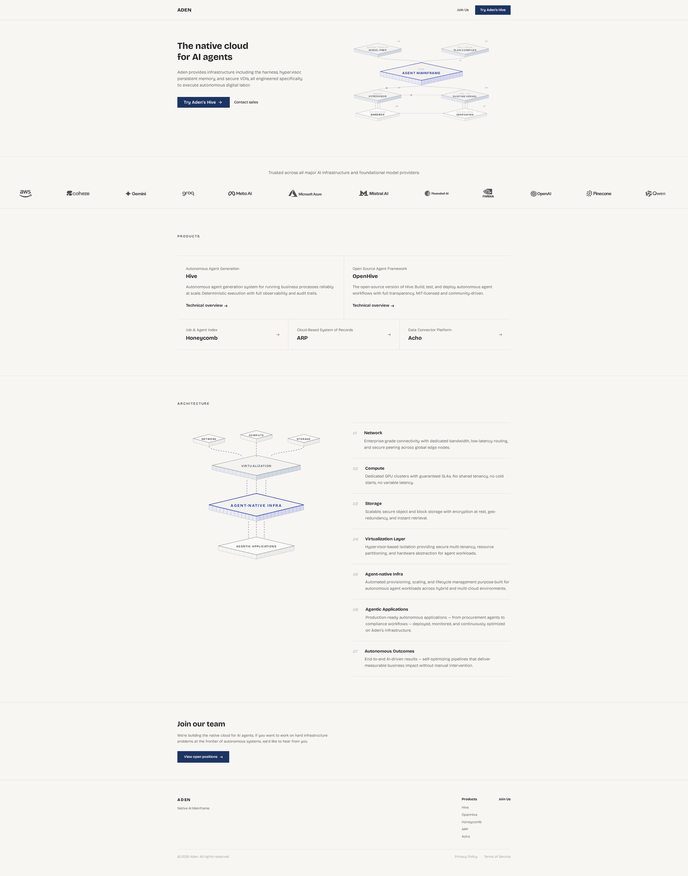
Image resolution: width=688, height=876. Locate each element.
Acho (466, 837)
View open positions (203, 756)
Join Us (463, 10)
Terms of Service (497, 857)
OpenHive (469, 815)
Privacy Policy (466, 857)
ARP (465, 829)
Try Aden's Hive (493, 10)
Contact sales (246, 102)
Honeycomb (472, 822)
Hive (465, 808)
